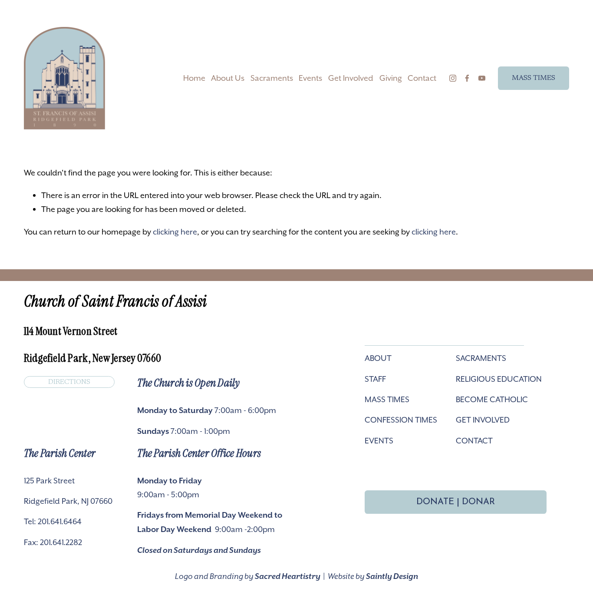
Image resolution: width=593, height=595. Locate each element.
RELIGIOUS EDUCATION (499, 379)
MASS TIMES (533, 78)
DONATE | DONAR (455, 502)
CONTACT (474, 441)
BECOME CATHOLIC (492, 399)
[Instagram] (452, 78)
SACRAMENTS (481, 358)
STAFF (375, 379)
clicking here (175, 232)
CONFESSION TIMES (401, 420)
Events (310, 78)
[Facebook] (467, 78)
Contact (422, 78)
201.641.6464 (60, 521)
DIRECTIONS (69, 382)
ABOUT (378, 358)
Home (194, 78)
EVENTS (379, 441)
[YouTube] (482, 78)
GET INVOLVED (483, 420)
